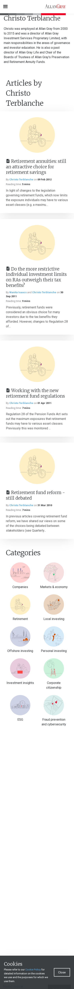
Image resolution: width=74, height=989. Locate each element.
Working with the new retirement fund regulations (35, 393)
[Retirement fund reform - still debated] (37, 466)
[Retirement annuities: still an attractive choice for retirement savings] (37, 135)
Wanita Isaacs (18, 292)
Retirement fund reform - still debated (35, 495)
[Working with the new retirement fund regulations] (37, 364)
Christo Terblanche (21, 179)
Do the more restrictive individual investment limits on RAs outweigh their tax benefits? (36, 277)
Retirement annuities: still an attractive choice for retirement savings (36, 166)
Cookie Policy (33, 969)
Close (62, 972)
